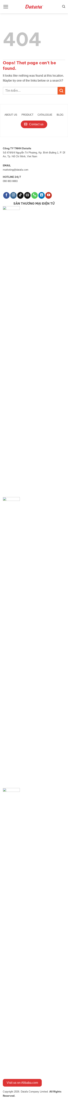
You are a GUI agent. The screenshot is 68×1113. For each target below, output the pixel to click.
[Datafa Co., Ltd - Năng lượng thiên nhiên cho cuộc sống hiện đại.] (34, 6)
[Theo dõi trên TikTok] (20, 195)
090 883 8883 (10, 181)
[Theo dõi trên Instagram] (13, 195)
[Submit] (61, 91)
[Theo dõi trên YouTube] (48, 195)
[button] (5, 6)
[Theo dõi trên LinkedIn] (41, 195)
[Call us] (34, 195)
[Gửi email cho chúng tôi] (27, 195)
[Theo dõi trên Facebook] (6, 195)
